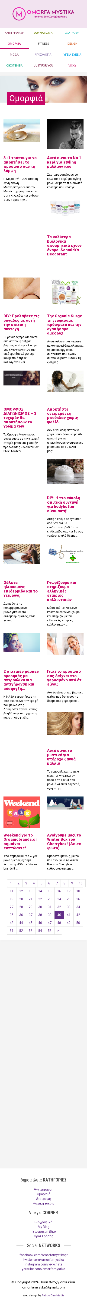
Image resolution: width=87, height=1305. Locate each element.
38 (40, 915)
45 (30, 923)
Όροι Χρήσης (43, 1236)
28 (21, 907)
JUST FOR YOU (43, 65)
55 (50, 931)
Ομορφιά (43, 1194)
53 (30, 931)
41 (69, 915)
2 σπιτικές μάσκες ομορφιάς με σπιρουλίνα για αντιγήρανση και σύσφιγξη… (21, 680)
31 (50, 907)
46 (40, 923)
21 (30, 899)
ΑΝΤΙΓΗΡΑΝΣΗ (14, 32)
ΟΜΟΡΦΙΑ (14, 43)
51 (11, 931)
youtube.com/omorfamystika (43, 1269)
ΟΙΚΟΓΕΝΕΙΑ (14, 65)
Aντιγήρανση (43, 1189)
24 (59, 899)
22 (40, 899)
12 (21, 891)
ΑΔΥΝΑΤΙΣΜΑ (43, 32)
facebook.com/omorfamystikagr (43, 1255)
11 (11, 891)
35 (11, 915)
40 (59, 915)
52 (21, 931)
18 (78, 891)
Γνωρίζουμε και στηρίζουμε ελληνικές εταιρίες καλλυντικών (61, 591)
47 (50, 923)
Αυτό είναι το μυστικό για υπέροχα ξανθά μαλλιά (61, 757)
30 (40, 907)
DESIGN (72, 43)
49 (69, 923)
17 (69, 891)
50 (78, 923)
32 (59, 907)
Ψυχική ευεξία (43, 1203)
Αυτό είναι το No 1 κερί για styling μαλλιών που (64, 162)
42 (78, 915)
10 (81, 883)
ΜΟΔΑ (14, 54)
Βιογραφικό (43, 1222)
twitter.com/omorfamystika (43, 1260)
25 (69, 899)
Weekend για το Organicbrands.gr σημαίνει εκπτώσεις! (20, 841)
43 (11, 923)
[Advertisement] (43, 994)
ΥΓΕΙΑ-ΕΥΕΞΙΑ (72, 54)
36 (21, 915)
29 (30, 907)
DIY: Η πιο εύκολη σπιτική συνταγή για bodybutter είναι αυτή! (63, 504)
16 (59, 891)
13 (30, 891)
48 (59, 923)
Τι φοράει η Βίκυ (43, 1231)
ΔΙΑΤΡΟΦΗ (72, 32)
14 (40, 891)
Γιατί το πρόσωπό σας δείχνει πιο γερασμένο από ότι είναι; (65, 677)
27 (11, 907)
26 (78, 899)
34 (78, 907)
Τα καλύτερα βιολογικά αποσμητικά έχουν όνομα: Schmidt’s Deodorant (64, 245)
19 (11, 899)
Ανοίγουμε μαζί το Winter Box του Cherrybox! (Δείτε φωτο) (64, 841)
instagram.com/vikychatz (43, 1264)
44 (21, 923)
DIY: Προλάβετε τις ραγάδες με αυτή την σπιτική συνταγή (21, 322)
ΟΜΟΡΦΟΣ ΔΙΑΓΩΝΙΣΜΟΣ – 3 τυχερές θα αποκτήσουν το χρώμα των (19, 418)
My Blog (43, 1227)
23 (50, 899)
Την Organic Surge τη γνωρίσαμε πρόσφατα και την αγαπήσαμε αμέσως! (64, 324)
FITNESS (43, 43)
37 (30, 915)
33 (69, 907)
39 (50, 915)
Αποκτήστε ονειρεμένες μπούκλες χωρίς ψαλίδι (62, 415)
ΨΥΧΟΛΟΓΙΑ (43, 54)
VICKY (72, 65)
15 (50, 891)
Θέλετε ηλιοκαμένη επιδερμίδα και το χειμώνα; (20, 589)
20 (21, 899)
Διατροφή (43, 1199)
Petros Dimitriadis (53, 1295)
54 (40, 931)
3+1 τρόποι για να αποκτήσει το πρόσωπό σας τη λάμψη (20, 164)
